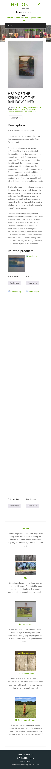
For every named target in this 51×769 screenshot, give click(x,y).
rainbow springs (14, 111)
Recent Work (25, 762)
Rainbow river (31, 109)
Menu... (11, 26)
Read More (25, 552)
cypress (16, 109)
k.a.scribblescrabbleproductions (28, 108)
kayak (22, 109)
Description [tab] (16, 118)
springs (24, 111)
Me (25, 578)
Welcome (25, 528)
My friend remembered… (25, 720)
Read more (14, 283)
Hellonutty (25, 4)
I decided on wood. (25, 624)
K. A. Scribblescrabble (25, 674)
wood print (32, 111)
